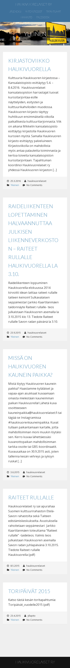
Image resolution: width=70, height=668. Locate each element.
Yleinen (15, 185)
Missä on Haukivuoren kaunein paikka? (30, 366)
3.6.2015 (14, 472)
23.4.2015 (15, 615)
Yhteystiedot (33, 11)
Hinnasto (26, 17)
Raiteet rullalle (31, 497)
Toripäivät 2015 (29, 591)
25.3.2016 (15, 181)
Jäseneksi (15, 11)
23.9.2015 (15, 332)
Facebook (42, 17)
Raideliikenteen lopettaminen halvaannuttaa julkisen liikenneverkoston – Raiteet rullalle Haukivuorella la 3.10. (33, 240)
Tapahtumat (53, 11)
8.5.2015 (14, 565)
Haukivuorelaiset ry (33, 4)
